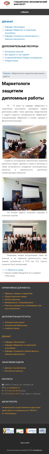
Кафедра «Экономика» (15, 27)
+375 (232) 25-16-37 (12, 394)
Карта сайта (24, 443)
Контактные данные (14, 371)
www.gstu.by (37, 450)
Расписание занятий (14, 52)
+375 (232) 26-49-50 (12, 391)
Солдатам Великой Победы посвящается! (23, 58)
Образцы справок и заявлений (18, 293)
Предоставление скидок (16, 296)
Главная (6, 73)
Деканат (7, 21)
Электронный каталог (14, 322)
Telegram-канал (11, 61)
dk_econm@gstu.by (12, 387)
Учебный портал (12, 328)
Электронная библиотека (16, 325)
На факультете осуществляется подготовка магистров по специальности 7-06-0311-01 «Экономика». (21, 410)
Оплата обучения (12, 299)
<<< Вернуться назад (14, 270)
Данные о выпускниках (15, 368)
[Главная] (7, 3)
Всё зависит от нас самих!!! (17, 55)
